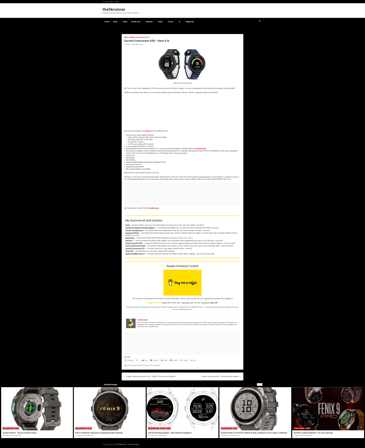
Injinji (127, 225)
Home (107, 22)
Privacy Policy (133, 444)
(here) (148, 131)
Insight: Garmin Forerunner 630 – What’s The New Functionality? (151, 376)
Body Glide (130, 238)
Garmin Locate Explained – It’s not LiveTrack (313, 433)
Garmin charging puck (134, 230)
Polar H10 (129, 251)
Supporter (190, 22)
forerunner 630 (132, 365)
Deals (125, 22)
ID (157, 326)
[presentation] (258, 384)
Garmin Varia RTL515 (133, 243)
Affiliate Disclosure (197, 307)
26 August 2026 (7, 435)
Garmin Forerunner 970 (135, 248)
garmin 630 (141, 365)
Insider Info (135, 22)
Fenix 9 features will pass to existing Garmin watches (99, 433)
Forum (170, 22)
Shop (115, 22)
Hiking (162, 428)
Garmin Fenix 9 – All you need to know (19, 433)
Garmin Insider (110, 384)
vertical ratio (201, 149)
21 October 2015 (129, 44)
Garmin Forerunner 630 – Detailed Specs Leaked (220, 376)
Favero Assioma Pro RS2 (135, 246)
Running (132, 37)
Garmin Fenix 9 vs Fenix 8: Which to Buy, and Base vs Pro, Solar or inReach (254, 433)
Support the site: (155, 303)
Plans (160, 22)
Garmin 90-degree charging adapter (140, 228)
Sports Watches (142, 37)
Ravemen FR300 (132, 233)
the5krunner (114, 9)
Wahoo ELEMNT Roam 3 (135, 254)
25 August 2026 (226, 435)
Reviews (149, 22)
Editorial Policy (183, 307)
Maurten (128, 241)
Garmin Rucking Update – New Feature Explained (169, 433)
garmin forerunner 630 (153, 365)
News (126, 37)
